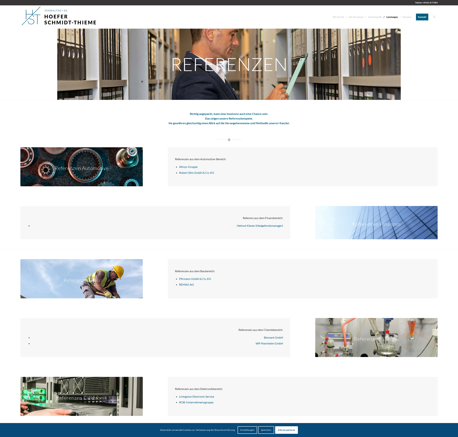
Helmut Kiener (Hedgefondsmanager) (260, 225)
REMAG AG (186, 284)
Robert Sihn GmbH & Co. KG (196, 172)
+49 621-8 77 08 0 (430, 2)
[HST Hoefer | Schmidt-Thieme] (59, 17)
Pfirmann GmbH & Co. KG (195, 278)
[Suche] (434, 17)
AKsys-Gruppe (188, 166)
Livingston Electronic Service (196, 396)
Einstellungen (247, 430)
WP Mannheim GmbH (269, 343)
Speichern (266, 430)
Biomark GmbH (273, 337)
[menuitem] (338, 17)
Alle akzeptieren (286, 430)
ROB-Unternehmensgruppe (196, 402)
